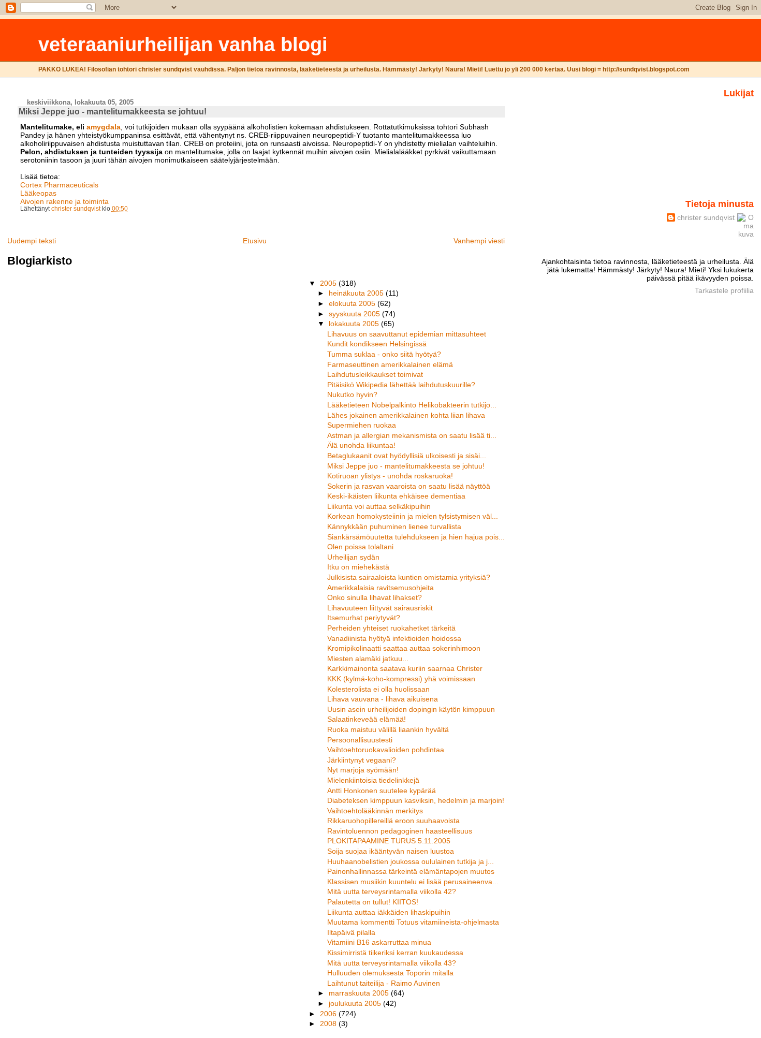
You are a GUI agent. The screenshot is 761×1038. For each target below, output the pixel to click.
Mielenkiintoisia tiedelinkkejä (373, 780)
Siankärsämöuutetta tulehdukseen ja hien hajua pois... (416, 537)
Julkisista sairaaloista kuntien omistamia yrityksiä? (408, 577)
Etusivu (255, 241)
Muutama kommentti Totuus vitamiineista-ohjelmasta (413, 922)
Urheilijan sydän (353, 557)
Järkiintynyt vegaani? (361, 760)
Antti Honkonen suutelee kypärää (381, 790)
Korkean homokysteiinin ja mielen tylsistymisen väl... (412, 516)
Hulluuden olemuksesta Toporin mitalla (390, 973)
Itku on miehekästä (358, 567)
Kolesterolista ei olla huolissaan (378, 689)
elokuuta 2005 (353, 303)
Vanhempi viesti (479, 241)
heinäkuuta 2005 (357, 293)
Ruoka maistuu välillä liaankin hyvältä (388, 729)
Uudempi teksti (31, 241)
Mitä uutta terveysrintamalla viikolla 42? (391, 891)
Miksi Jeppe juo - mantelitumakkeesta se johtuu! (406, 466)
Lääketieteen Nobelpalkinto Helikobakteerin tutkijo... (411, 405)
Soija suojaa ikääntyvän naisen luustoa (390, 851)
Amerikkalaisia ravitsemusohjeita (380, 587)
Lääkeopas (38, 193)
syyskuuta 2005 (355, 314)
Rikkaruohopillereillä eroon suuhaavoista (393, 820)
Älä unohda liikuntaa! (361, 445)
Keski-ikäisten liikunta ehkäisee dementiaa (396, 496)
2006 (329, 1014)
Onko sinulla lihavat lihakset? (374, 597)
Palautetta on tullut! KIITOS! (372, 902)
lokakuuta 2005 (355, 323)
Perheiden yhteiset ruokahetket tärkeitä (391, 628)
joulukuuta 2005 (356, 1003)
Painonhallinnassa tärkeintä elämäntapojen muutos (410, 871)
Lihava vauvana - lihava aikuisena (382, 699)
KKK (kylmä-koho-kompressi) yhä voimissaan (401, 679)
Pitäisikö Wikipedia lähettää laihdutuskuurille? (401, 385)
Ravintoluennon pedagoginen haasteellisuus (399, 831)
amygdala (103, 127)
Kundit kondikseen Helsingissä (377, 344)
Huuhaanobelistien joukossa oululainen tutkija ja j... (410, 861)
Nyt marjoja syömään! (363, 770)
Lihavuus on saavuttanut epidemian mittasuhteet (406, 334)
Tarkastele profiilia (724, 290)
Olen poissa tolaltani (360, 547)
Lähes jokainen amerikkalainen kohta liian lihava (406, 415)
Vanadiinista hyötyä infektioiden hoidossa (394, 638)
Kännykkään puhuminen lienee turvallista (394, 526)
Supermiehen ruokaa (361, 425)
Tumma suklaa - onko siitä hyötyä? (384, 354)
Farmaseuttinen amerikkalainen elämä (390, 364)
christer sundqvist (706, 217)
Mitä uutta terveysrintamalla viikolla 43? (391, 963)
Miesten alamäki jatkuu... (367, 658)
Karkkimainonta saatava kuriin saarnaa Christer (404, 668)
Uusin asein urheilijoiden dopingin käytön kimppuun (411, 709)
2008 (329, 1023)
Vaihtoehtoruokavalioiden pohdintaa (385, 749)
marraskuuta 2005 (360, 993)
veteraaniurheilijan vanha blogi (183, 44)
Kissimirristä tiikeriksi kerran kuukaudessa (395, 952)
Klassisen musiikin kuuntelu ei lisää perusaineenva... (413, 882)
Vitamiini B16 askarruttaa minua (379, 942)
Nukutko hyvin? (352, 394)
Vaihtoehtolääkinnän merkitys (375, 811)
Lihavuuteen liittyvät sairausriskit (380, 608)
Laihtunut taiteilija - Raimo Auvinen (383, 983)
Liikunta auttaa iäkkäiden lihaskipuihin (388, 912)
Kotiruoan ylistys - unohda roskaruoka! (390, 476)
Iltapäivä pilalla (351, 932)
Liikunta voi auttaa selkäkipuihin (379, 506)
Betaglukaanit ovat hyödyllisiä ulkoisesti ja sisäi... (406, 455)
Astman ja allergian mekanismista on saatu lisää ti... (411, 435)
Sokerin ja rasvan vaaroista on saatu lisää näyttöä (408, 486)
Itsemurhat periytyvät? (363, 617)
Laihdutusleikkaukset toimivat (375, 374)
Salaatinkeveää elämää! (366, 719)
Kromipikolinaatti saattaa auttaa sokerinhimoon (403, 648)
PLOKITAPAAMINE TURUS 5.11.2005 (388, 841)
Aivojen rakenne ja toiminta (64, 201)
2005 (329, 283)
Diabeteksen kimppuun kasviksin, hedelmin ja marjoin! (415, 800)
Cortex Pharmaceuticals (59, 185)
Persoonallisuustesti (359, 740)
